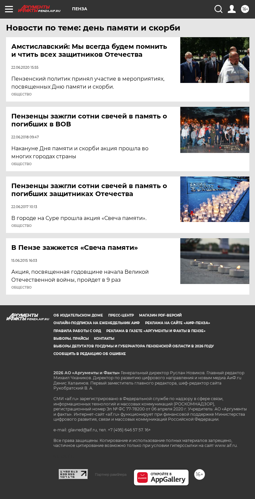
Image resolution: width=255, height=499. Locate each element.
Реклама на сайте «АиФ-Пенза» (177, 323)
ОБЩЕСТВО (21, 94)
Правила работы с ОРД (77, 331)
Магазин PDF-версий (160, 315)
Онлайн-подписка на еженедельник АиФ (96, 323)
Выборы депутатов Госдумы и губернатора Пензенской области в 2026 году (133, 346)
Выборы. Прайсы (71, 338)
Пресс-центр (121, 315)
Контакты (104, 338)
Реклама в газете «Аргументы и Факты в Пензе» (156, 331)
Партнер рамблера (111, 474)
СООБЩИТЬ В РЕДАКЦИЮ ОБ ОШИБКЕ (89, 354)
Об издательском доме (78, 315)
